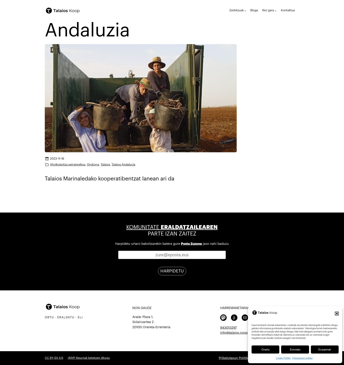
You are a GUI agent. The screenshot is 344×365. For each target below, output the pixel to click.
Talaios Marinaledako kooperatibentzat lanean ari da (109, 178)
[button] (337, 313)
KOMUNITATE (172, 227)
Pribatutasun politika (302, 358)
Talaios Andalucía (123, 164)
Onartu (265, 349)
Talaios (105, 164)
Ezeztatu (295, 349)
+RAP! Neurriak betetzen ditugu (89, 358)
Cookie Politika (283, 358)
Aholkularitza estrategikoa (67, 164)
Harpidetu (172, 271)
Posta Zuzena (191, 243)
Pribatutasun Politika (234, 358)
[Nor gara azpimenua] (276, 10)
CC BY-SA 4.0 (54, 358)
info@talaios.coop (234, 332)
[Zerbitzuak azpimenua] (245, 10)
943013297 (228, 327)
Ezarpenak (324, 349)
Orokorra (93, 164)
